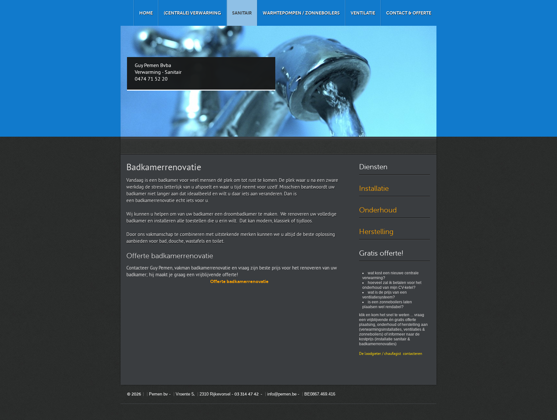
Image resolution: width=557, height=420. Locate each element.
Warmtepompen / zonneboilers (301, 12)
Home (146, 12)
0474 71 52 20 (151, 79)
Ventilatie (363, 12)
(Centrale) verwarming (192, 12)
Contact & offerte (408, 12)
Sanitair (242, 12)
